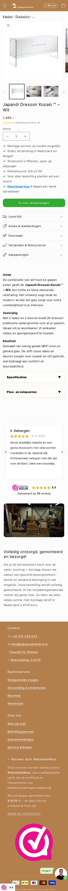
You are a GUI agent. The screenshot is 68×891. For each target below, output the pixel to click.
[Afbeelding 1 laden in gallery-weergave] (16, 91)
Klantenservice (18, 186)
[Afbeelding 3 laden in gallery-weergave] (51, 91)
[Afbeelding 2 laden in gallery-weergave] (33, 91)
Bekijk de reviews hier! (24, 813)
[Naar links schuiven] (4, 92)
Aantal (7, 128)
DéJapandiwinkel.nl (28, 889)
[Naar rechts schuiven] (64, 92)
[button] (5, 5)
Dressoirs (22, 16)
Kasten (8, 16)
